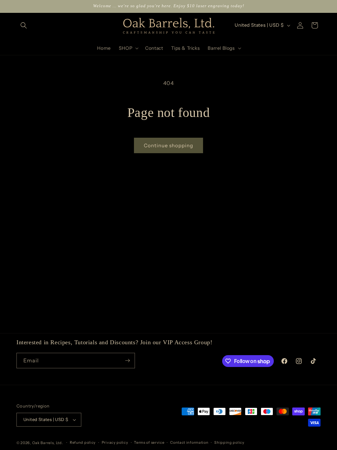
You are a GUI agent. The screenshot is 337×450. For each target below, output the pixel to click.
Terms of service (149, 442)
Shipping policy (229, 442)
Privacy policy (115, 442)
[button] (23, 25)
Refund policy (83, 442)
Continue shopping (168, 145)
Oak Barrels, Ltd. (47, 442)
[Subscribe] (127, 360)
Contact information (189, 442)
